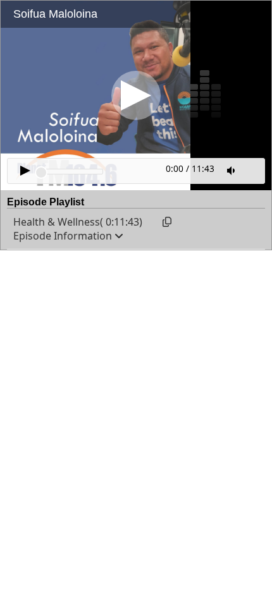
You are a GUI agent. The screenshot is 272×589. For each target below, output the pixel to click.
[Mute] (232, 170)
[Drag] (41, 172)
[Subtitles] (253, 169)
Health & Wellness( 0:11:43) (77, 222)
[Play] (136, 95)
